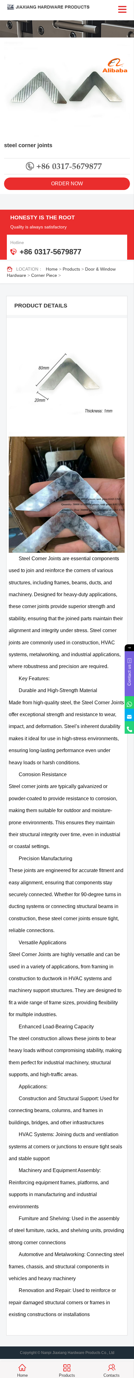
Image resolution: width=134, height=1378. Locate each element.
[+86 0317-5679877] (129, 727)
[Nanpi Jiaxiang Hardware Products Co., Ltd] (67, 7)
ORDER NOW (67, 183)
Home (52, 269)
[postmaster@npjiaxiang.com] (129, 715)
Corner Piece (44, 275)
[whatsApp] (129, 702)
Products (71, 269)
